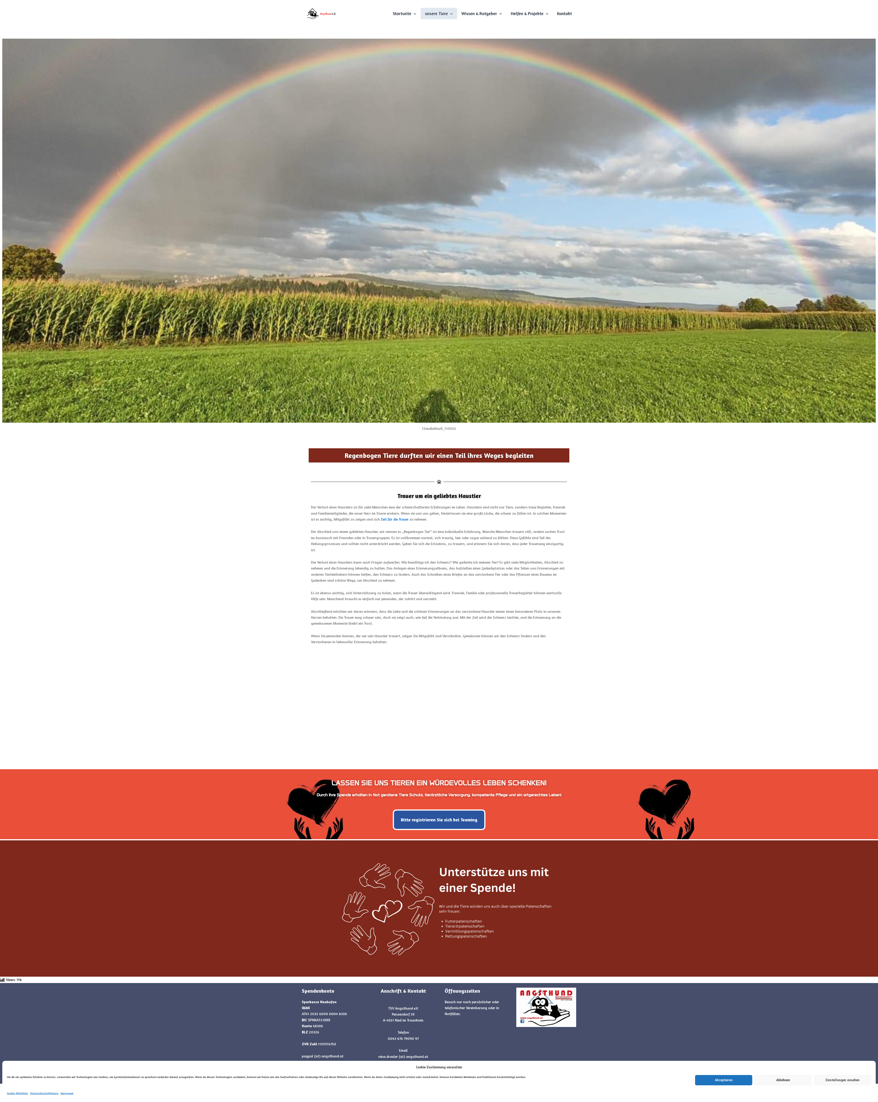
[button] (413, 13)
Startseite (402, 13)
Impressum (67, 1093)
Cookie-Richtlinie (17, 1093)
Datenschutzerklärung (44, 1093)
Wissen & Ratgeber (479, 13)
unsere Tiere (436, 13)
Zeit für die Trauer (395, 519)
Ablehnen (783, 1080)
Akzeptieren (724, 1080)
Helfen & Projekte (527, 13)
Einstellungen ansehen (842, 1080)
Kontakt (564, 13)
